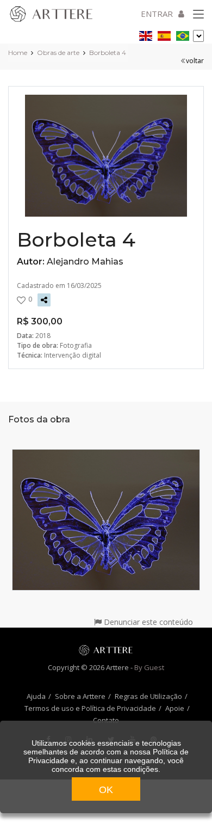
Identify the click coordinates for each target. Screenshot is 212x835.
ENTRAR (157, 13)
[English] (146, 34)
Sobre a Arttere (80, 696)
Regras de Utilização (148, 696)
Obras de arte (58, 52)
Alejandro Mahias (85, 261)
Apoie (174, 708)
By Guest (149, 667)
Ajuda (36, 696)
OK (106, 789)
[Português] (182, 34)
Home (17, 52)
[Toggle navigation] (198, 15)
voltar (195, 60)
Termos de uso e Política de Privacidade (90, 708)
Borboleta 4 (107, 52)
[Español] (164, 34)
